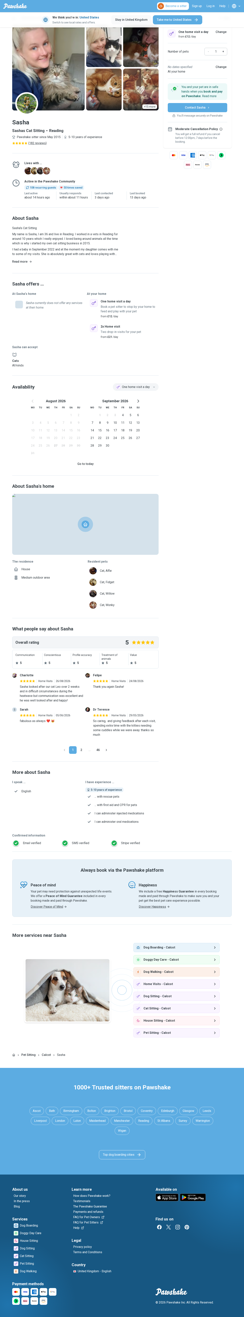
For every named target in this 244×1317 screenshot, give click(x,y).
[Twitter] (168, 1227)
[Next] (106, 750)
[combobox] (136, 387)
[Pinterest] (187, 1227)
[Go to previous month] (33, 401)
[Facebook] (159, 1227)
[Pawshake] (15, 6)
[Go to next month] (138, 401)
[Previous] (64, 750)
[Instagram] (177, 1227)
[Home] (13, 1054)
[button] (197, 91)
